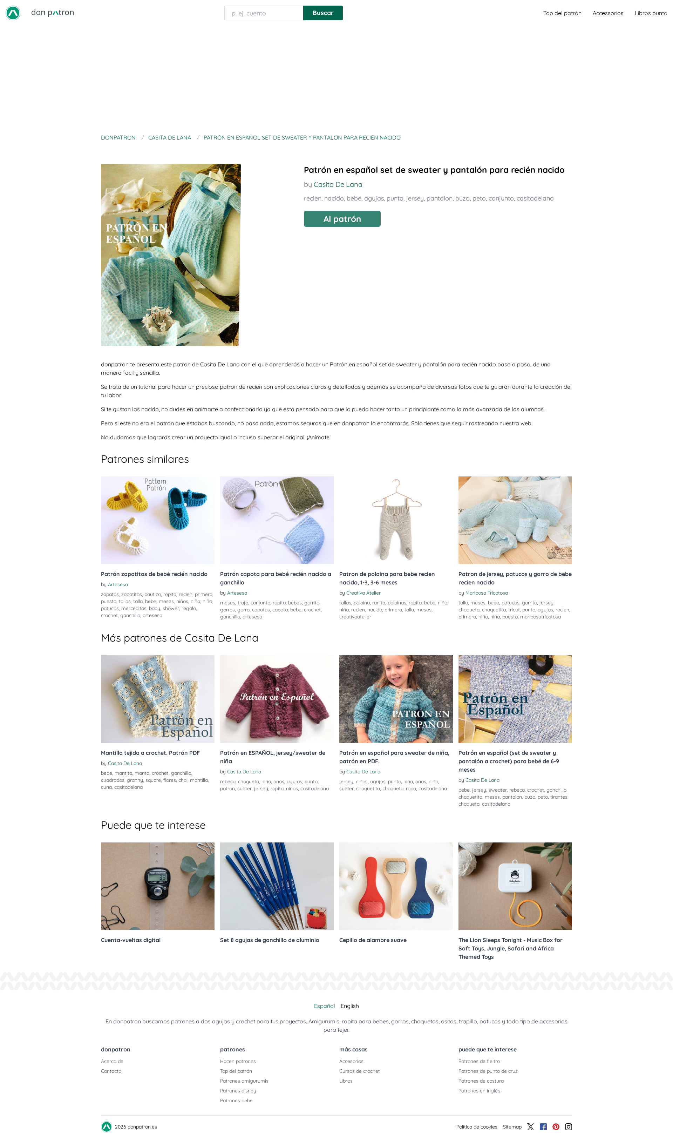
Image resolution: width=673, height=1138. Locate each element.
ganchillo (130, 615)
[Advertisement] (336, 78)
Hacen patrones (238, 1061)
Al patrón (342, 219)
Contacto (111, 1071)
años (278, 781)
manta (142, 773)
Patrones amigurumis (244, 1081)
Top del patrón (562, 12)
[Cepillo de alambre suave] (396, 886)
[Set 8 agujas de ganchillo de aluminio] (277, 886)
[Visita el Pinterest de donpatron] (555, 1126)
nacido (334, 198)
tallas (125, 601)
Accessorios (608, 12)
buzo (462, 198)
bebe (354, 198)
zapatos (110, 594)
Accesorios (351, 1061)
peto (479, 198)
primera (203, 594)
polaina (362, 603)
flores (169, 780)
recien (312, 198)
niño (207, 601)
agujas (374, 198)
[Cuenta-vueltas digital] (158, 886)
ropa (411, 788)
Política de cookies (476, 1127)
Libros (346, 1081)
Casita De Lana (338, 184)
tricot (514, 610)
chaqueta (469, 610)
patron (227, 788)
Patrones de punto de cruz (488, 1071)
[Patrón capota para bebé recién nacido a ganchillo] (277, 520)
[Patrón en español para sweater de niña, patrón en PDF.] (396, 699)
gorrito (311, 603)
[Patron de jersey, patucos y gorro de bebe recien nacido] (515, 520)
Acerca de (112, 1061)
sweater (498, 790)
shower (171, 608)
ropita (169, 594)
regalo (189, 608)
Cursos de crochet (359, 1071)
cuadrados (112, 780)
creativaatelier (355, 617)
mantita (123, 773)
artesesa (152, 615)
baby (154, 608)
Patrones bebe (236, 1100)
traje (243, 603)
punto (395, 198)
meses (166, 601)
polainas (397, 603)
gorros (227, 610)
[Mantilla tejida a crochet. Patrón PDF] (158, 699)
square (153, 780)
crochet (109, 615)
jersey (415, 198)
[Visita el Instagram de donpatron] (568, 1126)
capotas (261, 610)
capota (280, 610)
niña (195, 601)
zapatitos (131, 594)
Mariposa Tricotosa (486, 593)
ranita (378, 603)
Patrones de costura (481, 1081)
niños (182, 601)
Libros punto (651, 12)
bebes (295, 603)
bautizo (152, 594)
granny (135, 780)
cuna (106, 787)
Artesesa (118, 584)
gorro (243, 610)
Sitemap (512, 1127)
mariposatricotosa (540, 617)
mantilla (199, 780)
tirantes (558, 797)
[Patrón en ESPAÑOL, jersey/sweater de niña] (277, 699)
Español (324, 1005)
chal (183, 780)
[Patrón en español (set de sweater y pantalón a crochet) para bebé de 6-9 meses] (515, 699)
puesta (108, 601)
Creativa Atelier (363, 593)
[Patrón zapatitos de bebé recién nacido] (158, 520)
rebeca (228, 781)
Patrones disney (238, 1091)
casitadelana (535, 198)
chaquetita (494, 610)
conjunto (501, 198)
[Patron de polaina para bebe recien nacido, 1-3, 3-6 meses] (396, 520)
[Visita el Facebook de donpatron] (543, 1126)
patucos (110, 608)
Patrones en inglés (479, 1091)
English (350, 1005)
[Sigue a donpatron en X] (530, 1126)
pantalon (440, 198)
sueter (244, 788)
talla (138, 601)
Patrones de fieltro (479, 1061)
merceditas (134, 608)
